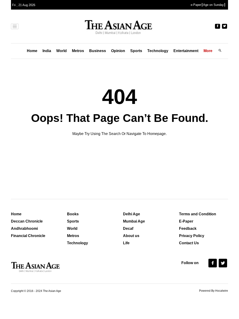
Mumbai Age (134, 221)
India (46, 51)
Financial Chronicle (28, 236)
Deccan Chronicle (27, 221)
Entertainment (185, 51)
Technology (157, 51)
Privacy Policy (191, 236)
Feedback (188, 228)
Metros (78, 51)
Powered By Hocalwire (213, 290)
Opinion (118, 51)
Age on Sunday (213, 5)
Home (32, 51)
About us (131, 236)
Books (73, 214)
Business (97, 51)
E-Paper (186, 221)
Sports (136, 51)
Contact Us (189, 243)
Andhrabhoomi (24, 228)
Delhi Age (131, 214)
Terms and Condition (197, 214)
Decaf (128, 228)
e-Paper (196, 5)
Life (126, 243)
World (61, 51)
